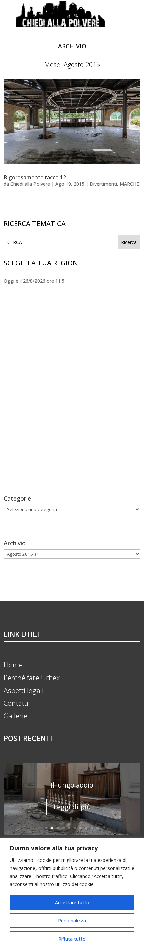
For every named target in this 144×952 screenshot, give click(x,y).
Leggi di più (72, 806)
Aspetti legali (24, 690)
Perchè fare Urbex (32, 677)
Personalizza (72, 920)
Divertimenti (103, 184)
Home (13, 664)
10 (97, 828)
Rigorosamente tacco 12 (35, 177)
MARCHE (129, 184)
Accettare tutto (72, 902)
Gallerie (15, 715)
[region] (72, 895)
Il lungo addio (72, 785)
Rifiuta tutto (72, 939)
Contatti (16, 703)
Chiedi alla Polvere (30, 184)
